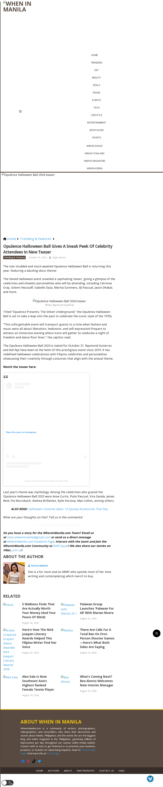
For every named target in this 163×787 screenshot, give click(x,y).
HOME (94, 55)
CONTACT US (106, 770)
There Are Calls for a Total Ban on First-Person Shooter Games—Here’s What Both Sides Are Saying (97, 638)
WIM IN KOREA (95, 168)
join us (16, 550)
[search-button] (156, 633)
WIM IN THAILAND (94, 153)
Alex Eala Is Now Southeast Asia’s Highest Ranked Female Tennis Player (38, 683)
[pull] (22, 111)
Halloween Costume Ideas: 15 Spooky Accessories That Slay (68, 509)
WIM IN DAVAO (94, 145)
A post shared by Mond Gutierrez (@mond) (46, 481)
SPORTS (96, 137)
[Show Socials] (150, 779)
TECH (97, 107)
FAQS (121, 770)
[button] (8, 782)
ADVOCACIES (96, 130)
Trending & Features (14, 257)
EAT (97, 70)
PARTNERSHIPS (85, 770)
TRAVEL (96, 92)
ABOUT (68, 770)
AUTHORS (53, 770)
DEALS (96, 85)
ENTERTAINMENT (96, 122)
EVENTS (96, 100)
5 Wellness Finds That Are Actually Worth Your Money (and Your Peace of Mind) (39, 610)
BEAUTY (96, 77)
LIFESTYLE (96, 115)
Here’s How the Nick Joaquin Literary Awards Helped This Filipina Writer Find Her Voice (39, 638)
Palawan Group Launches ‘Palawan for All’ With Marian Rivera (97, 608)
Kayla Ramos (59, 257)
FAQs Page (53, 753)
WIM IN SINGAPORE (94, 160)
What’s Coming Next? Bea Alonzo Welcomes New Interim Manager (96, 681)
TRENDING (96, 62)
